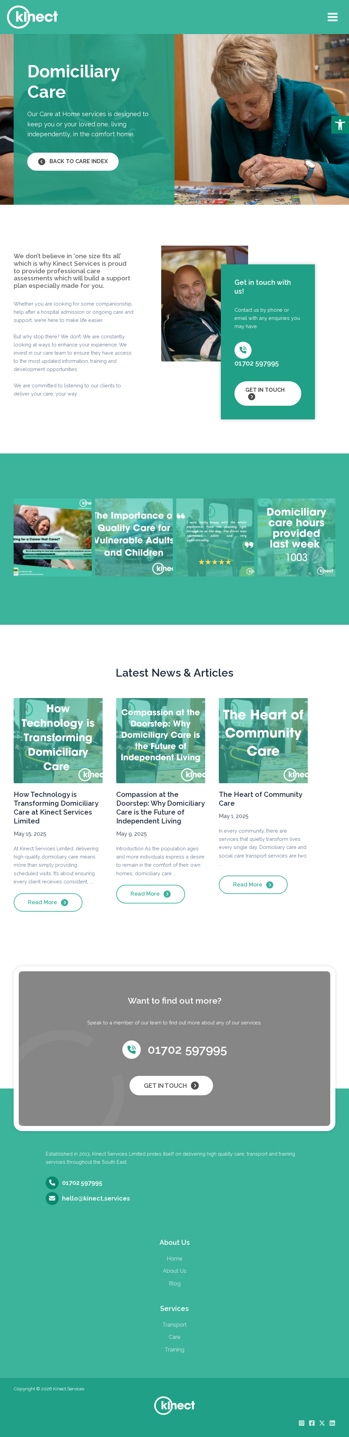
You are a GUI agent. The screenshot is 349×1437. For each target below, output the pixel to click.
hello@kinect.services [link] (96, 1198)
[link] (340, 125)
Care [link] (174, 1337)
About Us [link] (174, 1271)
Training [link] (174, 1349)
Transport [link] (174, 1325)
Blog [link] (175, 1283)
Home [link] (174, 1258)
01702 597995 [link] (256, 363)
